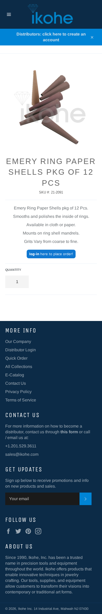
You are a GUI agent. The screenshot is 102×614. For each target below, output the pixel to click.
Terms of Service (20, 400)
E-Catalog (14, 375)
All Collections (18, 366)
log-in (34, 254)
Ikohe (22, 609)
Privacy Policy (18, 391)
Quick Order (16, 358)
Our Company (18, 341)
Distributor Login (20, 350)
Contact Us (15, 383)
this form (69, 432)
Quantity (13, 270)
